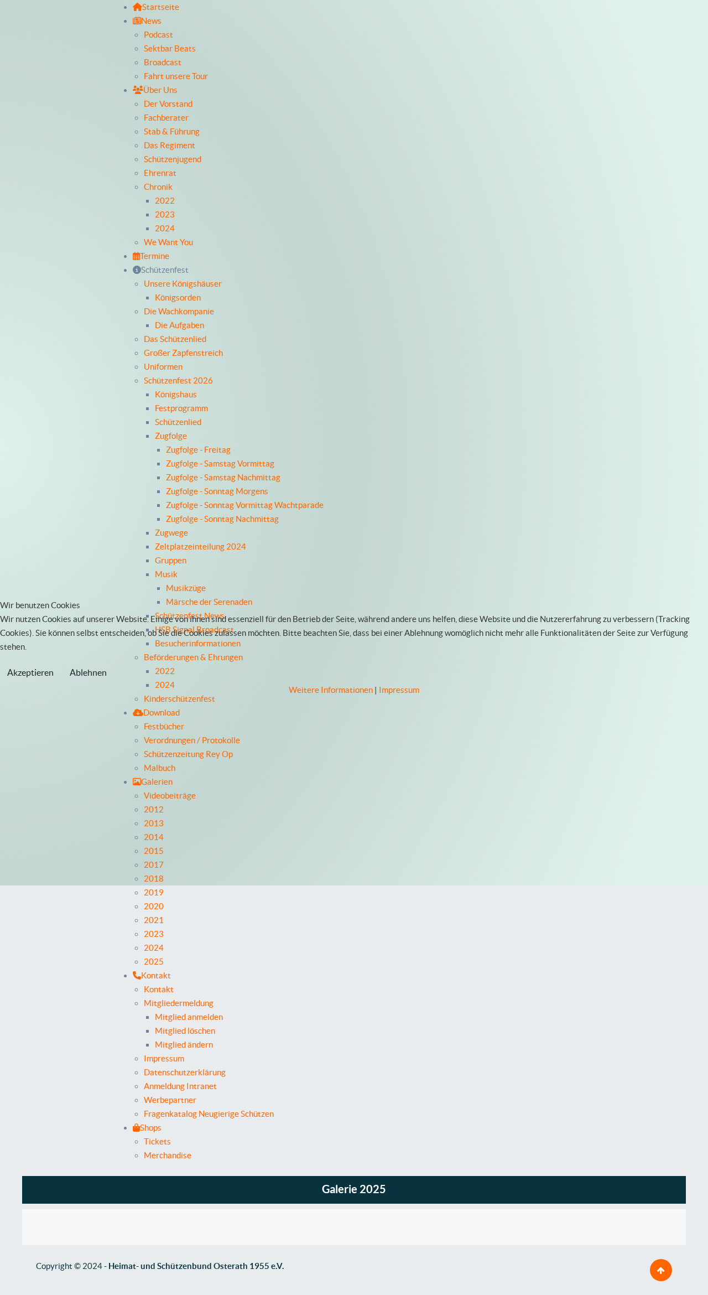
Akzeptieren (30, 672)
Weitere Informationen (331, 690)
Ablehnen (88, 672)
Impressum (399, 690)
